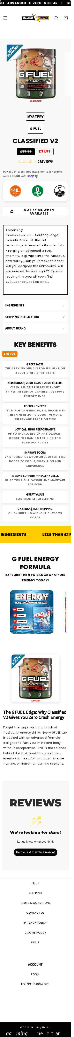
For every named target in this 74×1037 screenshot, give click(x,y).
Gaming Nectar (41, 1027)
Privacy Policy (35, 923)
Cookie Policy (35, 933)
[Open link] (31, 612)
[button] (5, 18)
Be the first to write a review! (35, 852)
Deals (35, 942)
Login (35, 974)
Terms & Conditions (35, 903)
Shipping (35, 893)
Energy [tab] (10, 354)
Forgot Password (35, 984)
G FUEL (35, 128)
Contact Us (35, 913)
